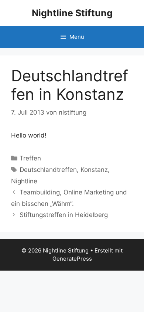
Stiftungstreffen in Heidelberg (64, 214)
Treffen (30, 158)
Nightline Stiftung (72, 12)
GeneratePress (72, 258)
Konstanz (94, 169)
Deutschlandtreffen (48, 169)
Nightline (24, 181)
